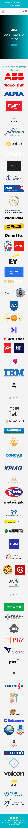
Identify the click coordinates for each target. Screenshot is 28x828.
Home (14, 45)
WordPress (17, 822)
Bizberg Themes (15, 824)
